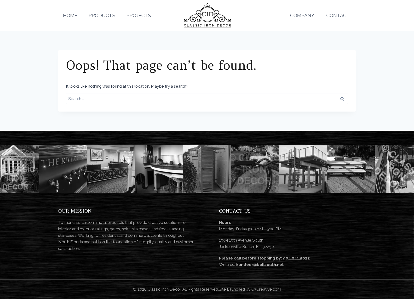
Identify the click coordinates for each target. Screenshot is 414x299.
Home (70, 15)
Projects (138, 15)
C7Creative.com (266, 289)
